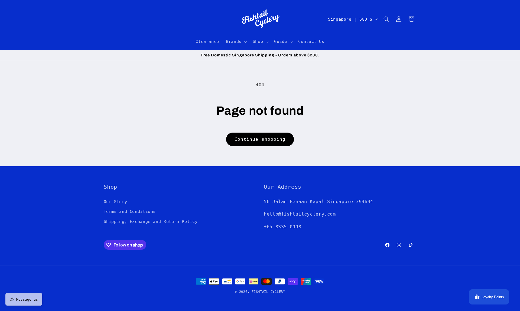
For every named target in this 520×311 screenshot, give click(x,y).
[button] (236, 42)
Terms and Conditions (130, 211)
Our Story (115, 201)
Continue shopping (260, 139)
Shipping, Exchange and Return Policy (151, 221)
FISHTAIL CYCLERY (268, 292)
